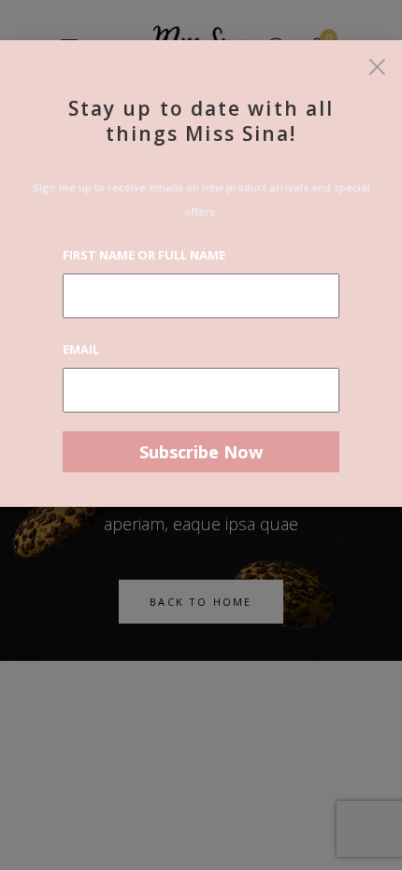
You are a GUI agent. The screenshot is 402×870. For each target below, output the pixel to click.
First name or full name (144, 254)
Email (81, 349)
